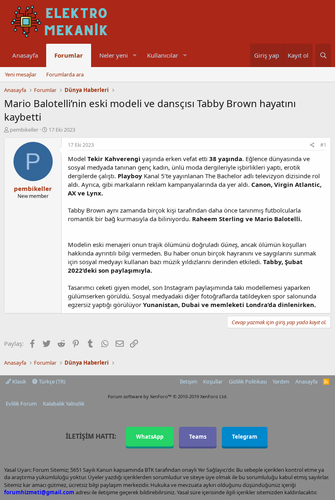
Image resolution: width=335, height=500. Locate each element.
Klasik (18, 381)
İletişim (188, 381)
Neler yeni (113, 55)
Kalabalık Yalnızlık (64, 403)
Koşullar (213, 381)
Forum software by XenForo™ (168, 396)
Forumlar (68, 55)
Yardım (280, 381)
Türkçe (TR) (51, 381)
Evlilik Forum (21, 403)
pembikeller (24, 129)
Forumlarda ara (65, 74)
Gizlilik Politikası (248, 381)
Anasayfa (25, 55)
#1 (323, 144)
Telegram (244, 436)
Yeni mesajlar (20, 74)
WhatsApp (149, 436)
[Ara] (323, 55)
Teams (197, 436)
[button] (134, 55)
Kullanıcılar (162, 55)
